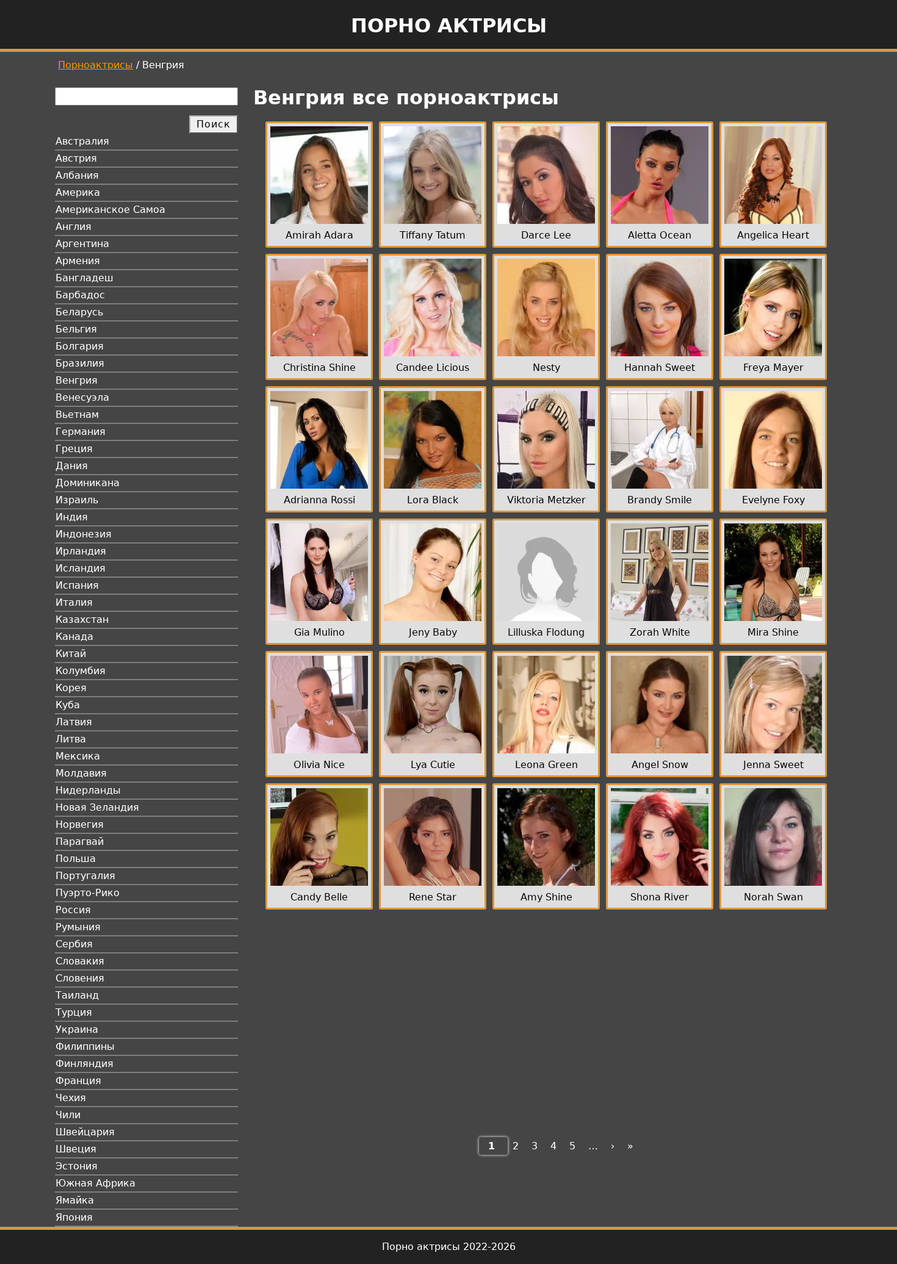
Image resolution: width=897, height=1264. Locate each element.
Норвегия (80, 824)
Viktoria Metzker (546, 500)
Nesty (546, 367)
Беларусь (79, 312)
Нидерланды (88, 790)
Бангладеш (84, 278)
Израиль (77, 500)
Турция (74, 1012)
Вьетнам (77, 414)
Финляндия (84, 1063)
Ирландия (81, 551)
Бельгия (76, 329)
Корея (71, 688)
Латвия (74, 722)
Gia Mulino (319, 632)
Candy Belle (319, 897)
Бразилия (80, 363)
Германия (81, 431)
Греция (74, 448)
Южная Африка (95, 1183)
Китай (71, 653)
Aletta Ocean (659, 235)
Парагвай (80, 841)
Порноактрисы (95, 65)
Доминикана (88, 483)
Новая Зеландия (97, 807)
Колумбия (81, 671)
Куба (68, 705)
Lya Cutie (433, 764)
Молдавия (81, 773)
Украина (77, 1029)
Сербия (74, 944)
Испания (77, 585)
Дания (72, 466)
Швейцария (85, 1132)
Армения (78, 261)
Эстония (77, 1166)
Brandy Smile (659, 500)
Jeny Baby (433, 632)
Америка (78, 192)
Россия (73, 910)
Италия (74, 602)
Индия (72, 517)
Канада (74, 636)
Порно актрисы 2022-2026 (449, 1246)
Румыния (78, 927)
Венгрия (77, 380)
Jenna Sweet (773, 764)
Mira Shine (773, 632)
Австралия (82, 141)
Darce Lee (546, 235)
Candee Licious (432, 367)
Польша (76, 858)
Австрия (76, 158)
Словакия (80, 961)
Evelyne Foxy (773, 500)
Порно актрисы (449, 25)
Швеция (76, 1149)
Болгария (80, 346)
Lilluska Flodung (546, 632)
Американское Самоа (110, 209)
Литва (71, 739)
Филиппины (85, 1046)
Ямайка (75, 1200)
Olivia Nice (319, 764)
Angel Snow (660, 764)
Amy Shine (546, 897)
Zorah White (660, 632)
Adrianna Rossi (319, 500)
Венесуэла (82, 397)
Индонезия (84, 534)
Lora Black (432, 500)
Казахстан (82, 619)
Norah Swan (773, 897)
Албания (77, 175)
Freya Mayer (773, 367)
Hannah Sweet (659, 367)
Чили (68, 1115)
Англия (74, 226)
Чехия (71, 1098)
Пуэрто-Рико (88, 893)
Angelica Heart (773, 235)
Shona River (659, 897)
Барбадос (80, 295)
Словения (80, 978)
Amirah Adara (319, 235)
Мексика (78, 756)
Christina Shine (319, 367)
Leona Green (546, 764)
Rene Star (432, 897)
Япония (74, 1217)
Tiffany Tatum (433, 235)
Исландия (81, 568)
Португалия (85, 876)
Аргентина (82, 244)
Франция (78, 1080)
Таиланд (77, 995)
